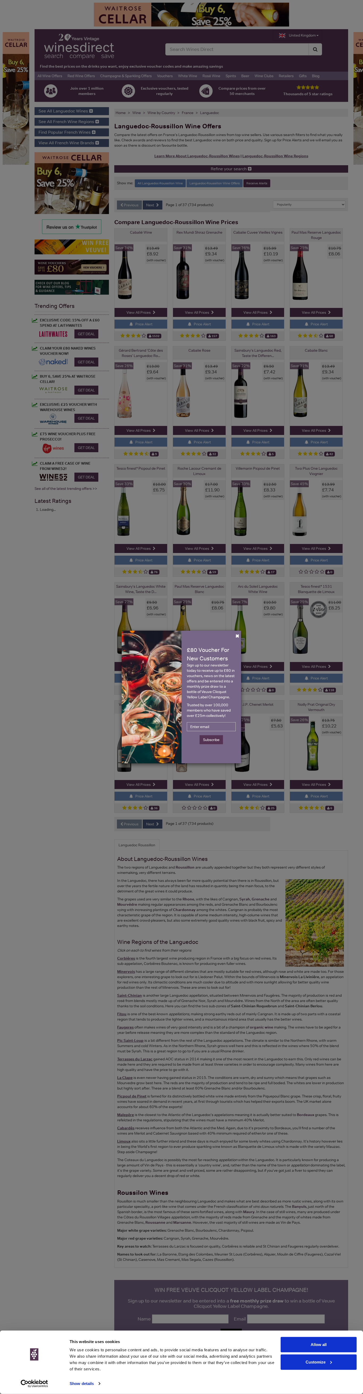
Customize (316, 1362)
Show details (82, 1383)
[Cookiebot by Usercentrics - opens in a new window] (34, 1384)
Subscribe (211, 739)
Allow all (319, 1344)
